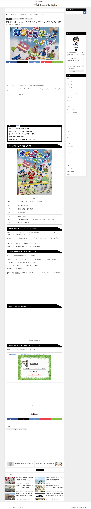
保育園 (69, 165)
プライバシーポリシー (21, 507)
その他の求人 (70, 81)
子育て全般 (70, 168)
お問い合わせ (13, 507)
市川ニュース (9, 18)
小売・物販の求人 (71, 87)
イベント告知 (21, 18)
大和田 (15, 18)
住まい (69, 155)
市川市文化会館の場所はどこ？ (19, 136)
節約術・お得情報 (70, 171)
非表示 (18, 125)
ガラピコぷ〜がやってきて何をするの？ (21, 131)
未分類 (68, 174)
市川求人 (68, 78)
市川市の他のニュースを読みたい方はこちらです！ (24, 139)
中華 (69, 134)
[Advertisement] (34, 74)
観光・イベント (70, 100)
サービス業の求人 (71, 90)
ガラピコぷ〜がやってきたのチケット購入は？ (23, 134)
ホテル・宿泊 (70, 146)
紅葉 (69, 140)
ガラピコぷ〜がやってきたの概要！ (20, 128)
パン (69, 121)
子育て (68, 162)
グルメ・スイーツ (70, 109)
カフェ (69, 118)
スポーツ (69, 152)
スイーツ (69, 115)
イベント (69, 103)
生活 (69, 143)
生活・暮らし (69, 137)
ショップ (69, 149)
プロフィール (7, 507)
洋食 (69, 128)
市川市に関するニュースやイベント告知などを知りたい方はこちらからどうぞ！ (30, 354)
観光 (69, 106)
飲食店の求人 (70, 84)
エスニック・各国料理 (72, 112)
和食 (69, 131)
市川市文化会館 (29, 18)
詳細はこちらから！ (76, 71)
